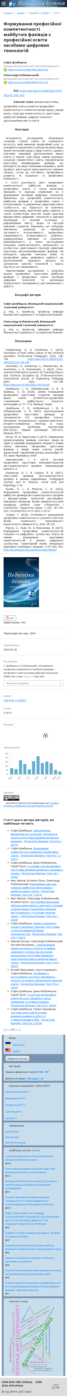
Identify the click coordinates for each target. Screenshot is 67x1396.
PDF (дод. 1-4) (35, 1078)
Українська (18, 1044)
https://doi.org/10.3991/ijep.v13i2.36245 (26, 384)
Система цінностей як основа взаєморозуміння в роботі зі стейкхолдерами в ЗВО (29, 1016)
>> (19, 1029)
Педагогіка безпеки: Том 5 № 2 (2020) (33, 1005)
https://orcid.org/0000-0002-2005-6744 (28, 69)
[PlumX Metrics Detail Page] (45, 735)
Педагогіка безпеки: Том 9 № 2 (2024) (33, 1021)
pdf (11, 618)
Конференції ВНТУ (15, 1105)
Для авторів (12, 1137)
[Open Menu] (3, 3)
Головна (8, 13)
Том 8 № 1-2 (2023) (39, 13)
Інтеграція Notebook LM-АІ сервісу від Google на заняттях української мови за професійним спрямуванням (31, 1185)
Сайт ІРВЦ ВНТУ (13, 1111)
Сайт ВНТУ (11, 1118)
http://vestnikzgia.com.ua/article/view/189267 (30, 549)
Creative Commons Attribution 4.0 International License (31, 804)
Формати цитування (17, 683)
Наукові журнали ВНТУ (17, 1091)
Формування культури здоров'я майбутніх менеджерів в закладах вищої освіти (33, 887)
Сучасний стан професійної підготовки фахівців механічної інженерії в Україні (37, 870)
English (16, 1051)
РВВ (7, 1391)
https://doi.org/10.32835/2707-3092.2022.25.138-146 (33, 360)
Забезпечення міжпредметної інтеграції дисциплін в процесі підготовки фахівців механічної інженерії (35, 836)
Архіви (20, 13)
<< (5, 1029)
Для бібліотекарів (15, 1142)
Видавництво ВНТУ (15, 1098)
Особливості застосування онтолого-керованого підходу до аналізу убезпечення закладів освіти (36, 979)
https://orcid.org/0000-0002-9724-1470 (28, 82)
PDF (47, 1072)
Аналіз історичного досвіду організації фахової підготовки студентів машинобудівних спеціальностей (35, 929)
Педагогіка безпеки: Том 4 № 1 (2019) (32, 892)
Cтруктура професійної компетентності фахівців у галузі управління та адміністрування (33, 998)
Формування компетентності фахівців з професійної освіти (35, 852)
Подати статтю (17, 1058)
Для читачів (12, 1131)
